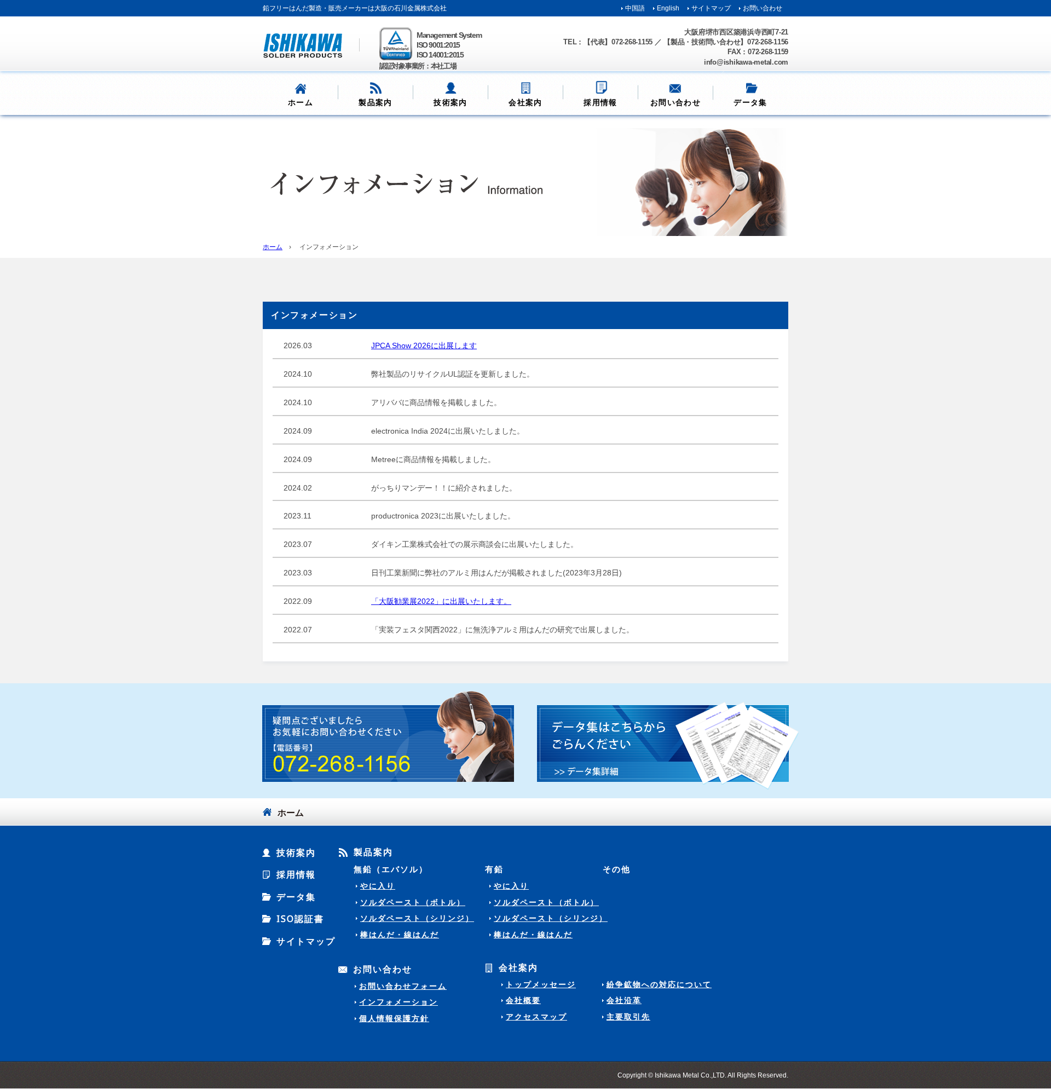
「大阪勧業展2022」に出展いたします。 (441, 601)
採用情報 (600, 102)
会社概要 (523, 1000)
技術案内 (450, 102)
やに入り (377, 886)
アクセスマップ (536, 1017)
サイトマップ (711, 8)
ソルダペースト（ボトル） (412, 902)
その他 (617, 869)
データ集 (296, 897)
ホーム (300, 102)
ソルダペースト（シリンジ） (417, 918)
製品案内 (373, 852)
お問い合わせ (762, 8)
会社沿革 (624, 1000)
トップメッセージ (541, 984)
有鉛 (494, 869)
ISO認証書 (300, 919)
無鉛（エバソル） (391, 869)
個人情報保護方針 (394, 1018)
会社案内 (518, 968)
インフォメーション (398, 1002)
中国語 (635, 8)
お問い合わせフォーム (403, 986)
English (668, 8)
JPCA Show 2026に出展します (424, 345)
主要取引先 (628, 1017)
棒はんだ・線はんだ (399, 935)
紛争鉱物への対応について (659, 984)
